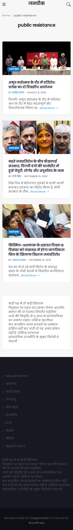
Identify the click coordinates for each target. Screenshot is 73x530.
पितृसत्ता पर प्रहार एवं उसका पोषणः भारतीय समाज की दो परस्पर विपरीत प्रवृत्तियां (36, 310)
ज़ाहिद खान (18, 92)
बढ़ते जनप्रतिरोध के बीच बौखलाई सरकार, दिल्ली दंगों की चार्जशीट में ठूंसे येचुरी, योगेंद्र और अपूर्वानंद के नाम (36, 166)
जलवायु (11, 399)
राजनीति (11, 415)
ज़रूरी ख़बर (14, 69)
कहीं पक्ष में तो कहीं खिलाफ (25, 303)
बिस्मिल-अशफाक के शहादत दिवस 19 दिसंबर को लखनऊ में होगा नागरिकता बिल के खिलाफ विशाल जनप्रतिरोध (36, 250)
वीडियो (10, 438)
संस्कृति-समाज (15, 446)
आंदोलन (11, 384)
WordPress (36, 523)
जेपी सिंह (16, 176)
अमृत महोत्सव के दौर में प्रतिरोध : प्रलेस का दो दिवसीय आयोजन (32, 84)
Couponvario (39, 518)
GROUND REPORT (17, 376)
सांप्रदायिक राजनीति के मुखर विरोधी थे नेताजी (32, 489)
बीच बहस (12, 407)
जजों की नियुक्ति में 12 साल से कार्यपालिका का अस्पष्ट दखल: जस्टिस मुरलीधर (35, 318)
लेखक (10, 431)
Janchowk (19, 259)
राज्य (9, 423)
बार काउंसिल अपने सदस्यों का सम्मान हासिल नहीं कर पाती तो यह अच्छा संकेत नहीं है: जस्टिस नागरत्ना (34, 329)
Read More (48, 108)
